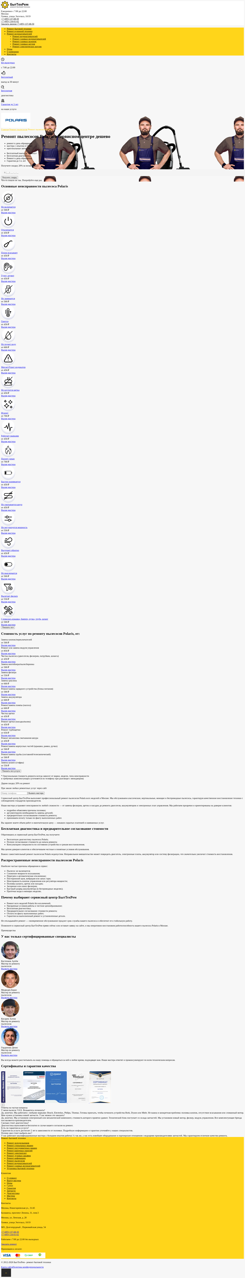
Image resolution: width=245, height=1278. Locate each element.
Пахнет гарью (8, 459)
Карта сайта (7, 1267)
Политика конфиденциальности (28, 1267)
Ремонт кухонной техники (19, 31)
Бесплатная (6, 90)
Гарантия (11, 1188)
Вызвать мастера (35, 793)
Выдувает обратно (10, 550)
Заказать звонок (8, 24)
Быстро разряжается (10, 481)
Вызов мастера (8, 212)
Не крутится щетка (10, 390)
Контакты (11, 54)
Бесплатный (7, 77)
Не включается (8, 207)
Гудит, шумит (7, 275)
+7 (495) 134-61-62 (10, 21)
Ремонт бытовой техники (19, 29)
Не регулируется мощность (14, 527)
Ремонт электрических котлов (27, 46)
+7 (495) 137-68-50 (10, 19)
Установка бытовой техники (20, 1168)
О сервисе (12, 1178)
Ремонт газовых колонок (24, 41)
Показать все (8, 627)
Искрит (4, 413)
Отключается (7, 230)
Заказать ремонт (9, 1244)
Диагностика (13, 1193)
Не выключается (9, 573)
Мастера (11, 1196)
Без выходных (8, 62)
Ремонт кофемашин (16, 1158)
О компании (13, 51)
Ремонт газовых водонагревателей (29, 39)
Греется (4, 321)
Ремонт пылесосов (16, 1161)
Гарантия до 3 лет (9, 104)
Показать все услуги (11, 771)
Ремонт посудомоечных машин (22, 1148)
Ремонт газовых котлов (23, 44)
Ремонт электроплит (17, 1153)
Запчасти (11, 1191)
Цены (9, 49)
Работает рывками (10, 436)
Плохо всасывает (9, 253)
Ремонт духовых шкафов (19, 1155)
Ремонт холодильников (18, 1143)
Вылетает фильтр (9, 596)
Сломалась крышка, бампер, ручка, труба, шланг (24, 619)
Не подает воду (8, 344)
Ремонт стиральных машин (20, 1145)
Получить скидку (9, 177)
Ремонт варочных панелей (19, 1150)
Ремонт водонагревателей (19, 34)
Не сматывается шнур (11, 504)
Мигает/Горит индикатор (13, 367)
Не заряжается (8, 298)
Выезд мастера (14, 1180)
